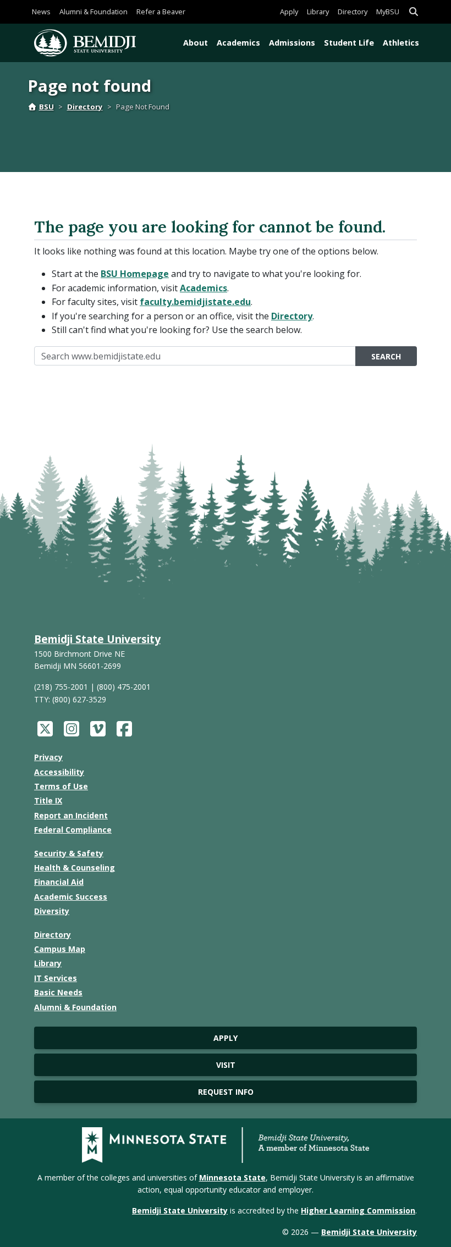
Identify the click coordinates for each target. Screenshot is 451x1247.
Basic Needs (58, 992)
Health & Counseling (74, 867)
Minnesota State (232, 1177)
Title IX (48, 800)
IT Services (55, 978)
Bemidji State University (97, 638)
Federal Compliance (73, 829)
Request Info (226, 1092)
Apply (289, 11)
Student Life (349, 42)
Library (318, 11)
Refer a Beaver (160, 11)
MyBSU (387, 11)
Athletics (401, 42)
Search (386, 356)
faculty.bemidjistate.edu (195, 302)
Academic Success (70, 896)
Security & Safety (68, 853)
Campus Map (59, 949)
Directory (352, 11)
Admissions (292, 42)
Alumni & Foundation (93, 11)
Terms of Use (61, 786)
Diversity (51, 911)
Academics (238, 42)
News (41, 11)
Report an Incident (71, 815)
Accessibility (59, 772)
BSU (46, 107)
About (195, 42)
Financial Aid (59, 882)
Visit (225, 1065)
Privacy (48, 757)
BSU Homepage (135, 274)
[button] (414, 12)
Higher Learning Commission (358, 1210)
